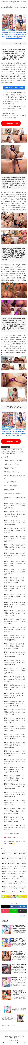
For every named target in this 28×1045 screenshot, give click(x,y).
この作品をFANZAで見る (11, 123)
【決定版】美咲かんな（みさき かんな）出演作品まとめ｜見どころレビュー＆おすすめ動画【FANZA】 (14, 695)
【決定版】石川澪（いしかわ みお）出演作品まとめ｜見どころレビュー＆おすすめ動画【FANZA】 (14, 530)
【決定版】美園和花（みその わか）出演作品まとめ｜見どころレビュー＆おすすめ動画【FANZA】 (14, 506)
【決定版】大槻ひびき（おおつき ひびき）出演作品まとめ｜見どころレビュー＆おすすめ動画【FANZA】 (14, 819)
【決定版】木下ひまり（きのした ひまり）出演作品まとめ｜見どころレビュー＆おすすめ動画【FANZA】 (14, 778)
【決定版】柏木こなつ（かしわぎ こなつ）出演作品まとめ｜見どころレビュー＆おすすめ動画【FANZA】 (14, 646)
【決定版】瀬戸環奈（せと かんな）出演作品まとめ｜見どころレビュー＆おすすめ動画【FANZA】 (14, 761)
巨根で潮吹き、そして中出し (11, 472)
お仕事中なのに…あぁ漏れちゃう (13, 493)
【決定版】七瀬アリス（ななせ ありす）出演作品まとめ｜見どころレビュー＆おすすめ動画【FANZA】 (14, 662)
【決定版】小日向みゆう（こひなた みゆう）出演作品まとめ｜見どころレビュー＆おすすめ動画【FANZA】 (14, 811)
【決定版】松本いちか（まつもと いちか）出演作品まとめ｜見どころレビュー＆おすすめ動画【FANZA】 (14, 580)
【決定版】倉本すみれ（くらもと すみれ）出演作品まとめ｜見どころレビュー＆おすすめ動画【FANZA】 (14, 770)
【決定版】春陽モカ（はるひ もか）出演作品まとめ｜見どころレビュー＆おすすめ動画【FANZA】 (14, 555)
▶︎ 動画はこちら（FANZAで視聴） (14, 87)
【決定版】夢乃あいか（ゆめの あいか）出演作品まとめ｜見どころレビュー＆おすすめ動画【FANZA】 (14, 786)
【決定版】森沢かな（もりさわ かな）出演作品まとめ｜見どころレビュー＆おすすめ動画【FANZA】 (14, 720)
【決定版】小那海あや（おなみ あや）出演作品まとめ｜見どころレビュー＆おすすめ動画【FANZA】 (14, 547)
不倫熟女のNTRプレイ (10, 468)
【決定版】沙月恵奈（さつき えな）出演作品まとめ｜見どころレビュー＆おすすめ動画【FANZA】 (14, 572)
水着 (8, 453)
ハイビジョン (19, 449)
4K (12, 447)
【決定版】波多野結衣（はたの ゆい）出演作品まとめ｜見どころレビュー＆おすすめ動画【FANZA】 (14, 687)
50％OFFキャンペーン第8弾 (8, 449)
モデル (4, 451)
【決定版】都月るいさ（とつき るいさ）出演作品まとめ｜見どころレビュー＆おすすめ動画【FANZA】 (14, 654)
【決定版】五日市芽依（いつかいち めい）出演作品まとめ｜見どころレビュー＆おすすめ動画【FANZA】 (14, 704)
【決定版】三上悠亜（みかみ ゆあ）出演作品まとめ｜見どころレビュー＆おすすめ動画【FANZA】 (14, 827)
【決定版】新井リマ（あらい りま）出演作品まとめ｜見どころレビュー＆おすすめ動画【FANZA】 (14, 671)
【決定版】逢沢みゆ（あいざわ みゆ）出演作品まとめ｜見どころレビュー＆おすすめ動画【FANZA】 (14, 613)
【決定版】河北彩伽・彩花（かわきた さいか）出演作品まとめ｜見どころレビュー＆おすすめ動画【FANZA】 (14, 514)
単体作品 (21, 451)
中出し (9, 451)
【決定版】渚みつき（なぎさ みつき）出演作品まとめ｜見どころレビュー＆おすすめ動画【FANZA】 (14, 803)
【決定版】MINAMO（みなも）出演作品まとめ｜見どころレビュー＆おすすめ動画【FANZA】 (14, 679)
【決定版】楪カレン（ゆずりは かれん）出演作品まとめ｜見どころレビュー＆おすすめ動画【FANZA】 (14, 737)
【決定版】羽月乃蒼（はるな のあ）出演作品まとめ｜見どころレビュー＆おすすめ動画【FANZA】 (14, 539)
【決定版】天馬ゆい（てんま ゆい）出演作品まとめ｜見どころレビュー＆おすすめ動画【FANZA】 (14, 596)
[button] (22, 911)
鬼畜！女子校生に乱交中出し (11, 485)
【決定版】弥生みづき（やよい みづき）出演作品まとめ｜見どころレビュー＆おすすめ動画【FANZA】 (14, 638)
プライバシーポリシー (14, 1040)
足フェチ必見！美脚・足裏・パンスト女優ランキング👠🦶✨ (14, 842)
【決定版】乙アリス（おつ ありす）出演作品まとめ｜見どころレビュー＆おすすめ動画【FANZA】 (14, 753)
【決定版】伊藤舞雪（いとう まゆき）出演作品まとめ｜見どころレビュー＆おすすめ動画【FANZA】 (14, 728)
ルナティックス (6, 447)
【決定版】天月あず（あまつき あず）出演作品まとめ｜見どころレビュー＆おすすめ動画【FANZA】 (14, 563)
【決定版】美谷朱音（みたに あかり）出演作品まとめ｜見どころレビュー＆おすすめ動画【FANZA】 (14, 588)
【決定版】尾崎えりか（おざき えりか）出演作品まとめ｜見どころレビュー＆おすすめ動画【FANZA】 (14, 745)
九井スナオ (15, 451)
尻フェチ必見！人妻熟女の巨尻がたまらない (14, 477)
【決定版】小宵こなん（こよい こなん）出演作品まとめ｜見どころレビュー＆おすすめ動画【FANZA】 (14, 794)
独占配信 (13, 453)
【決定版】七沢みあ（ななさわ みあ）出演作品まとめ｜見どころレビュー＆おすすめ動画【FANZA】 (14, 712)
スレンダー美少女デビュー (11, 482)
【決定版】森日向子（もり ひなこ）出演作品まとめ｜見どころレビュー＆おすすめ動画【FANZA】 (14, 621)
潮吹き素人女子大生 (9, 489)
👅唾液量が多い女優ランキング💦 (13, 837)
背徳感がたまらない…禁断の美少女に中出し (14, 498)
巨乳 (4, 453)
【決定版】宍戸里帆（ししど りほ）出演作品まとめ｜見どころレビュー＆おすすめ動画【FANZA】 (14, 629)
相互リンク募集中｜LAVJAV (11, 833)
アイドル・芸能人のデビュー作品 (13, 460)
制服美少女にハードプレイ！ (11, 464)
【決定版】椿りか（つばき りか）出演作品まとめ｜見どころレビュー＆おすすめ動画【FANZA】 (14, 605)
